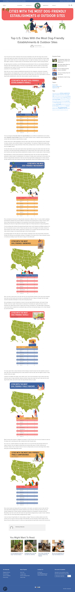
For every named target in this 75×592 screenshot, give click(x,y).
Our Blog (54, 5)
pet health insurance (63, 104)
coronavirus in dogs (59, 97)
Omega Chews (23, 574)
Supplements (54, 87)
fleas (62, 101)
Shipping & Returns (6, 572)
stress (56, 108)
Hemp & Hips (22, 577)
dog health (57, 99)
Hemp (55, 102)
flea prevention (60, 101)
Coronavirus (55, 96)
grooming (67, 101)
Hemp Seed (59, 102)
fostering (64, 101)
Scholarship (19, 5)
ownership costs (66, 102)
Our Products (28, 5)
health (53, 102)
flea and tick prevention (67, 99)
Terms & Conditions (6, 575)
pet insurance (68, 104)
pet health (58, 104)
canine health (66, 94)
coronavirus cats (59, 96)
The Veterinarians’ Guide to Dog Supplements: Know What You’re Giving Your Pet (64, 61)
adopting (53, 93)
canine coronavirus (55, 94)
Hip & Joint (22, 572)
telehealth (68, 108)
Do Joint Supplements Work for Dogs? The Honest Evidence (17, 554)
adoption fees (56, 93)
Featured (54, 85)
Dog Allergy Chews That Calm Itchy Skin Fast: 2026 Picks (30, 554)
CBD (53, 96)
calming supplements (65, 93)
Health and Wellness (56, 86)
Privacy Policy (5, 577)
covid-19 (65, 98)
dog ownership (62, 99)
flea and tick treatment (55, 101)
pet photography (55, 105)
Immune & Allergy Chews (25, 575)
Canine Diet (62, 94)
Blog (58, 93)
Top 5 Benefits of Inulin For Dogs (64, 77)
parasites (69, 102)
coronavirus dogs (64, 96)
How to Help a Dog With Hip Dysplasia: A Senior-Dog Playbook (43, 554)
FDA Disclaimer (6, 574)
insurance (62, 102)
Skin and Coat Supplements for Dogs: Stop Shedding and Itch (58, 554)
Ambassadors (45, 5)
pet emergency (54, 104)
